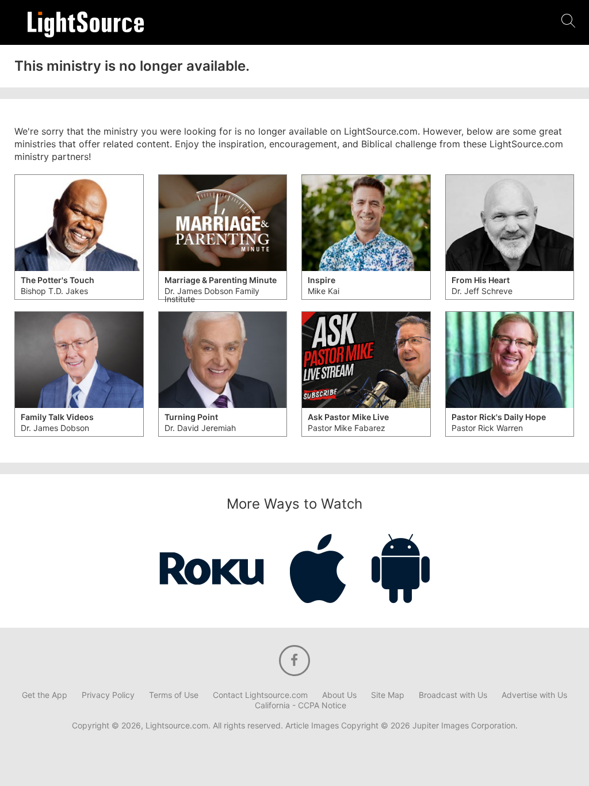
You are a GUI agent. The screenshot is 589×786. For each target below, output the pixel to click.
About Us (339, 695)
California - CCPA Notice (300, 705)
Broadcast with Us (453, 695)
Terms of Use (173, 695)
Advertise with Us (534, 695)
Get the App (44, 695)
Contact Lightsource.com (260, 695)
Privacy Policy (108, 695)
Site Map (387, 695)
